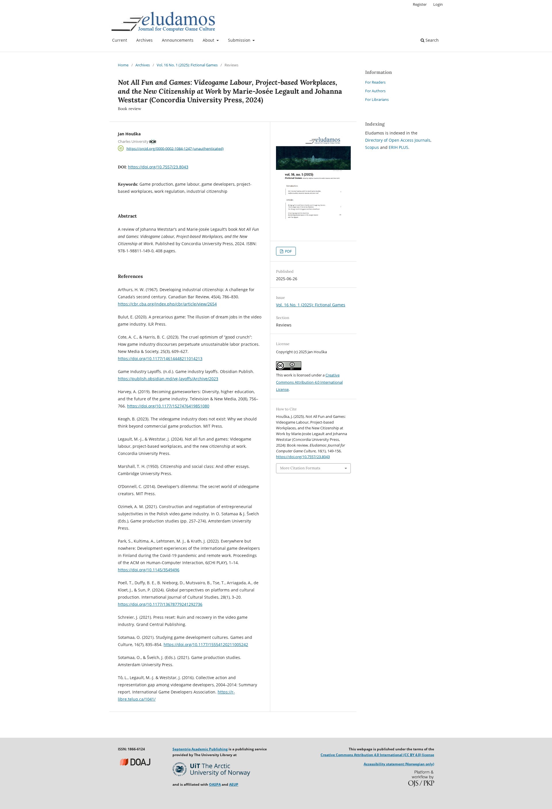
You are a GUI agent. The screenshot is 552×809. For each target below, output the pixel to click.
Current (119, 40)
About (209, 40)
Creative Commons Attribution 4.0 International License (309, 382)
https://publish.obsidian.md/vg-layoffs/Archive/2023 (168, 378)
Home (123, 65)
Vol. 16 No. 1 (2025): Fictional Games (187, 65)
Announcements (177, 40)
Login (438, 4)
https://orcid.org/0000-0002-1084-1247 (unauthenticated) (175, 148)
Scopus (372, 147)
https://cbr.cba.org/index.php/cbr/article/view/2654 (167, 304)
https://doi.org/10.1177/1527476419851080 (168, 406)
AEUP (233, 784)
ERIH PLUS (398, 147)
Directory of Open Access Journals (397, 140)
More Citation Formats (300, 468)
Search (431, 40)
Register (420, 4)
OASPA (215, 784)
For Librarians (377, 99)
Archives (144, 40)
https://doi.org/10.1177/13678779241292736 (160, 604)
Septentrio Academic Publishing (200, 749)
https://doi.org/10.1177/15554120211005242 (206, 644)
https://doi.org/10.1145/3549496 (148, 569)
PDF (288, 251)
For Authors (375, 90)
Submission (240, 40)
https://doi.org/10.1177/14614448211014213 (160, 358)
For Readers (375, 82)
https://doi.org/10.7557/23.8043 (158, 167)
